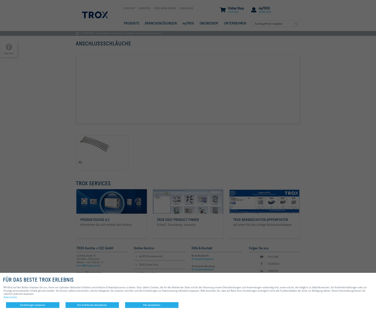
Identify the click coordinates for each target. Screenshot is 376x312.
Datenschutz (10, 297)
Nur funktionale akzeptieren (92, 305)
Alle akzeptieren (151, 305)
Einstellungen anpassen (32, 305)
